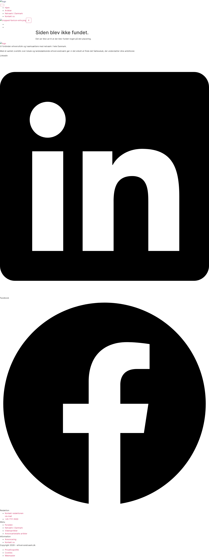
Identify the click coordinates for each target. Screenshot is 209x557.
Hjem (7, 7)
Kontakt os (10, 16)
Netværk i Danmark (14, 13)
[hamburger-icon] (2, 5)
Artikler (8, 10)
